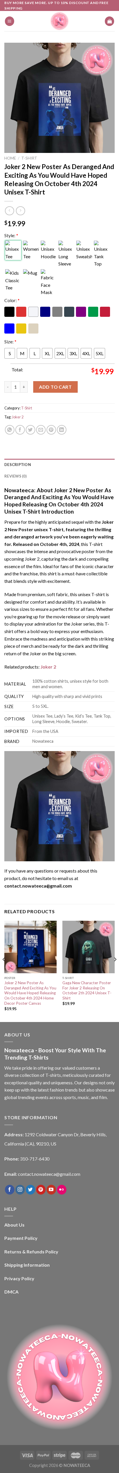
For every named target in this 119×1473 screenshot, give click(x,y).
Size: (10, 341)
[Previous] (4, 970)
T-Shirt (29, 158)
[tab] (59, 464)
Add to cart (55, 387)
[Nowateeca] (59, 21)
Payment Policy (21, 1238)
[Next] (115, 970)
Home (10, 158)
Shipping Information (27, 1265)
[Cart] (109, 21)
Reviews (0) (15, 476)
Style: (11, 235)
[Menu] (9, 21)
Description (17, 464)
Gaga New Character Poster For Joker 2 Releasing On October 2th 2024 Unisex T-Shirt (86, 990)
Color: (12, 300)
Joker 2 (17, 417)
